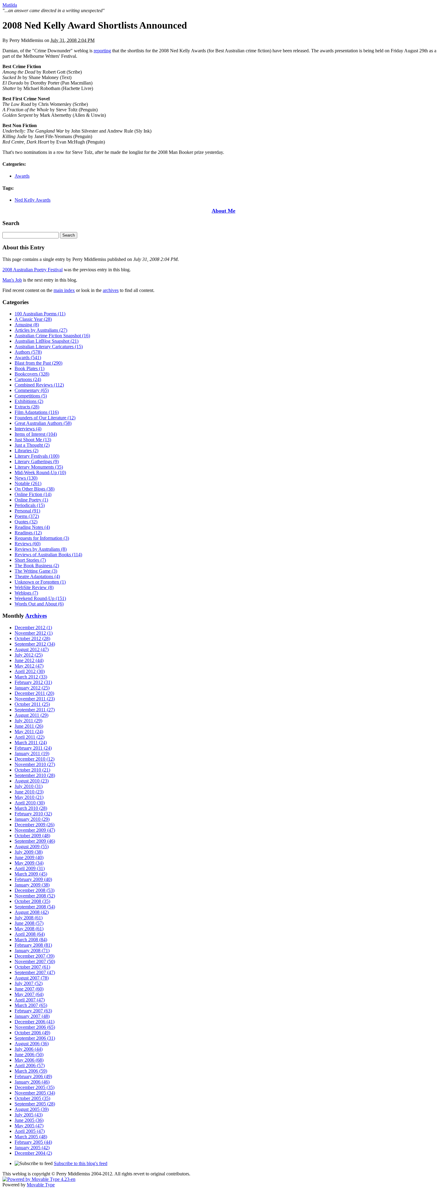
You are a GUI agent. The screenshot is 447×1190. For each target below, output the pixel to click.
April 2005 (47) (30, 1131)
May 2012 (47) (29, 665)
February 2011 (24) (33, 748)
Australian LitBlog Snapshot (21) (46, 341)
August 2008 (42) (32, 912)
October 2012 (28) (32, 638)
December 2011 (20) (34, 693)
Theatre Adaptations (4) (37, 576)
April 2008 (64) (30, 934)
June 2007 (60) (29, 988)
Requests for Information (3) (42, 538)
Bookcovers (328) (32, 373)
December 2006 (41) (34, 1021)
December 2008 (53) (34, 890)
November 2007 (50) (35, 961)
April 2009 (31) (30, 868)
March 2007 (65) (31, 1005)
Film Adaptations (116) (37, 412)
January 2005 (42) (32, 1147)
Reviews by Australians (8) (41, 549)
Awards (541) (28, 357)
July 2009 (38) (29, 852)
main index (64, 290)
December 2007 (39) (34, 956)
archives (111, 290)
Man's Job (12, 280)
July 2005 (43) (29, 1114)
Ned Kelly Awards (32, 200)
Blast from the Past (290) (38, 363)
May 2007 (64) (29, 994)
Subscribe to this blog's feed (80, 1163)
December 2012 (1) (33, 627)
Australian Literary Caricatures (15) (49, 346)
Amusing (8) (27, 324)
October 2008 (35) (32, 901)
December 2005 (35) (34, 1087)
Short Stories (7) (30, 560)
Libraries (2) (26, 450)
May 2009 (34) (29, 863)
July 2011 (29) (28, 720)
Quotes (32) (26, 521)
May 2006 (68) (29, 1060)
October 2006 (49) (32, 1032)
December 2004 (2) (33, 1153)
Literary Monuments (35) (39, 467)
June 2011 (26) (29, 726)
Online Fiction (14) (33, 494)
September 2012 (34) (35, 644)
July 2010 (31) (29, 786)
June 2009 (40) (29, 857)
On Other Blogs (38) (34, 488)
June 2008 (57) (29, 923)
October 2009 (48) (32, 835)
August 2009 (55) (32, 846)
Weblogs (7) (26, 592)
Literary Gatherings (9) (37, 461)
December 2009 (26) (34, 824)
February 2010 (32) (33, 813)
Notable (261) (28, 483)
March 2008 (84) (31, 939)
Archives (36, 615)
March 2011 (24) (31, 742)
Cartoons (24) (28, 379)
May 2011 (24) (29, 731)
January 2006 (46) (32, 1081)
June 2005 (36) (29, 1120)
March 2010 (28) (31, 808)
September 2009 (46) (35, 841)
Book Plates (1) (29, 368)
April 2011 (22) (29, 737)
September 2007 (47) (35, 972)
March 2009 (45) (31, 873)
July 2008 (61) (29, 917)
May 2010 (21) (29, 797)
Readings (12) (28, 532)
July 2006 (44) (29, 1049)
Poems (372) (27, 516)
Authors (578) (28, 352)
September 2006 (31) (35, 1038)
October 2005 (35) (32, 1098)
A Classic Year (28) (33, 319)
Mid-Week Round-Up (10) (40, 472)
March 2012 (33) (31, 676)
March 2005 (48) (31, 1136)
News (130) (26, 478)
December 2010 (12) (34, 759)
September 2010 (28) (35, 775)
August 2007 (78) (32, 977)
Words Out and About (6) (39, 603)
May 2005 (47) (29, 1125)
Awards (22, 176)
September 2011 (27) (35, 709)
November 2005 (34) (35, 1092)
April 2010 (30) (30, 802)
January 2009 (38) (32, 884)
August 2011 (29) (31, 715)
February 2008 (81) (33, 945)
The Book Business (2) (37, 565)
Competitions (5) (31, 395)
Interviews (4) (28, 428)
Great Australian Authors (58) (43, 423)
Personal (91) (27, 510)
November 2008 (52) (35, 895)
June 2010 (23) (29, 791)
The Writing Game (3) (36, 571)
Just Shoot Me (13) (33, 439)
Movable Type (41, 1184)
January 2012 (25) (32, 687)
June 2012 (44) (29, 660)
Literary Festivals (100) (37, 456)
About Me (223, 211)
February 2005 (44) (33, 1142)
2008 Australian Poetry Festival (32, 269)
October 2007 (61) (32, 967)
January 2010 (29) (32, 819)
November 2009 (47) (35, 830)
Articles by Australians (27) (41, 330)
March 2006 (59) (31, 1071)
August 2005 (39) (32, 1109)
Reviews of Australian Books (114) (48, 554)
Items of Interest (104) (36, 434)
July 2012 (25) (29, 654)
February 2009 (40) (33, 879)
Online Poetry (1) (31, 499)
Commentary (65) (32, 390)
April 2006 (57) (30, 1065)
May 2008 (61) (29, 928)
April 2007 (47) (30, 999)
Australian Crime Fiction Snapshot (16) (52, 335)
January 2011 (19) (32, 753)
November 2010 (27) (35, 764)
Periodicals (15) (30, 505)
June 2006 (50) (29, 1054)
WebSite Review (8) (34, 587)
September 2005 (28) (35, 1103)
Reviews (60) (27, 543)
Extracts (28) (27, 406)
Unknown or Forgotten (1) (40, 582)
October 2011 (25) (32, 704)
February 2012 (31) (33, 682)
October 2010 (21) (32, 769)
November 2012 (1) (34, 633)
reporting (102, 50)
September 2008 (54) (35, 906)
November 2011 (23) (35, 698)
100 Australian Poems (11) (40, 313)
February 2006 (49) (33, 1076)
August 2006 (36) (32, 1043)
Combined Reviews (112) (39, 384)
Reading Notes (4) (32, 527)
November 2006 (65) (35, 1027)
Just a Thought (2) (32, 445)
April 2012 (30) (30, 671)
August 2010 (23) (32, 780)
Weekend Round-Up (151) (40, 598)
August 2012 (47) (32, 649)
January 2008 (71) (32, 950)
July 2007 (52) (29, 983)
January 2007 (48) (32, 1016)
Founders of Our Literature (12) (45, 417)
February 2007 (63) (33, 1010)
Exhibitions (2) (29, 401)
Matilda (9, 5)
